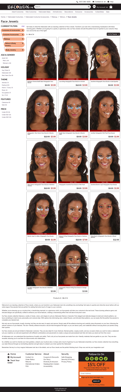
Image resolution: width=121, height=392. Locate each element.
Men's (4, 60)
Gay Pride (5, 70)
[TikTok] (106, 359)
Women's (6, 63)
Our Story (46, 359)
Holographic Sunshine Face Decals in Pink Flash (72, 184)
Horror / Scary (6, 87)
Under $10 (5, 114)
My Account (15, 357)
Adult (3, 58)
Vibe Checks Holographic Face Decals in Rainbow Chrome (41, 185)
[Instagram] (96, 359)
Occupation (5, 92)
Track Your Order (13, 361)
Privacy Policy (66, 362)
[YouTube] (101, 359)
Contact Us (99, 2)
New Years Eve (6, 75)
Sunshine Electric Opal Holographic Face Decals (104, 184)
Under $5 (5, 112)
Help (111, 2)
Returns (28, 362)
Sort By (112, 34)
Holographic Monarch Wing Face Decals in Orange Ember (72, 288)
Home (13, 354)
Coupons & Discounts (51, 357)
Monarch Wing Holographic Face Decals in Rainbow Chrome (73, 237)
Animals (4, 82)
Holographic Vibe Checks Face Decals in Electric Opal (41, 133)
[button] (100, 6)
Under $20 (5, 117)
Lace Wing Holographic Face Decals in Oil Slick (72, 81)
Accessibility (48, 366)
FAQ (27, 366)
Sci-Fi (4, 95)
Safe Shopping (66, 357)
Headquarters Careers (51, 364)
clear (23, 26)
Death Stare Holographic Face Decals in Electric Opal (72, 133)
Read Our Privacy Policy (96, 385)
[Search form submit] (89, 7)
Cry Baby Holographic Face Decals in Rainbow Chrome (40, 288)
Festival (4, 85)
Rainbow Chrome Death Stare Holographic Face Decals (40, 82)
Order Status (30, 359)
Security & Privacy (67, 359)
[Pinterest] (92, 359)
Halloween (5, 73)
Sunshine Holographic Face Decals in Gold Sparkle (104, 81)
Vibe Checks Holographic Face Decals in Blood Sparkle (103, 237)
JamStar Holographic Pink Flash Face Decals (103, 133)
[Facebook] (87, 359)
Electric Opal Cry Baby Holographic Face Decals (41, 236)
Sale (3, 105)
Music (3, 90)
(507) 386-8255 (84, 2)
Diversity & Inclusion (50, 362)
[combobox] (60, 7)
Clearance (5, 102)
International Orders (33, 364)
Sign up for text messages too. (93, 377)
